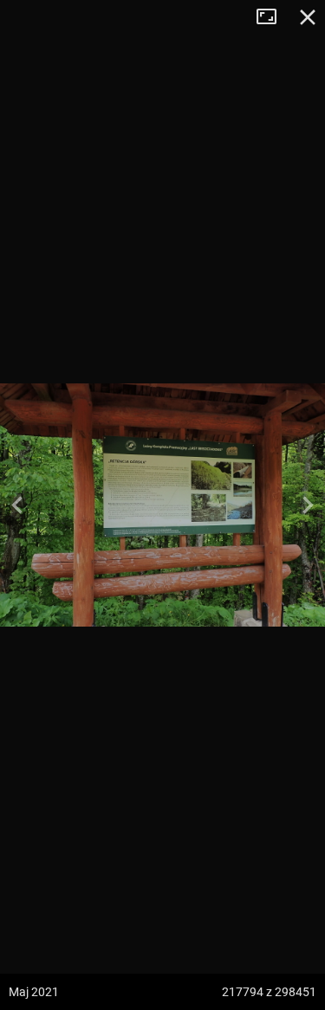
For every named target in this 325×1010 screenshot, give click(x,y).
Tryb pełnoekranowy (273, 17)
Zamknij (307, 17)
